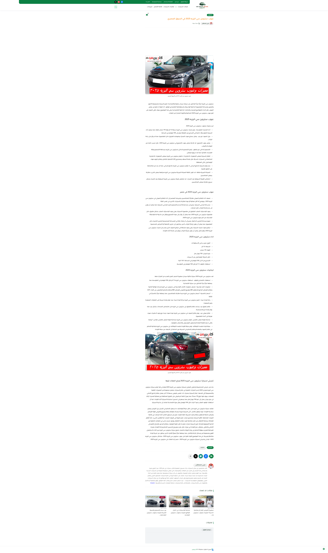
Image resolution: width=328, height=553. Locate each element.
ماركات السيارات (183, 7)
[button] (206, 456)
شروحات (149, 7)
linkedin (152, 483)
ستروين (210, 15)
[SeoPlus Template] (212, 549)
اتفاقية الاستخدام (168, 1)
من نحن (177, 1)
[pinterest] (119, 2)
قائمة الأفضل (158, 7)
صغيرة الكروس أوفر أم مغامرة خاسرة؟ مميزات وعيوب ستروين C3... (203, 513)
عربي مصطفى (205, 23)
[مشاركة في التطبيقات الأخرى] (190, 456)
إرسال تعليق (206, 530)
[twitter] (115, 2)
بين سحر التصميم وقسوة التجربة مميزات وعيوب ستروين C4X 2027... (156, 513)
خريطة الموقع (184, 1)
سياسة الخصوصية (157, 1)
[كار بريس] (202, 5)
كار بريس (194, 549)
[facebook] (122, 2)
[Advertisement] (179, 44)
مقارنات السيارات (168, 7)
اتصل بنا (148, 1)
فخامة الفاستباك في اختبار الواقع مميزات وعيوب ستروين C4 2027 (180, 513)
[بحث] (115, 7)
